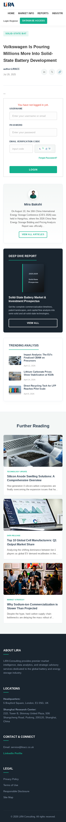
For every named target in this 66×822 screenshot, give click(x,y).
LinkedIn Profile (12, 753)
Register (14, 21)
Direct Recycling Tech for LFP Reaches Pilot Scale (40, 387)
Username (16, 108)
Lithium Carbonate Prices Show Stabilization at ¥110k (39, 373)
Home (11, 13)
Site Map (8, 797)
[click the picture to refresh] (45, 149)
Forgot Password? (48, 158)
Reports (43, 13)
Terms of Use (10, 785)
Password (16, 125)
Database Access (33, 20)
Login (6, 21)
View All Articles (33, 234)
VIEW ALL (33, 323)
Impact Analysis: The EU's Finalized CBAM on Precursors (38, 357)
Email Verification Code (25, 141)
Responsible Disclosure (16, 791)
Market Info (26, 13)
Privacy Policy (11, 779)
